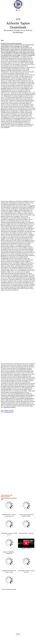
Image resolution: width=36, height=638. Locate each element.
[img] (18, 25)
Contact (18, 634)
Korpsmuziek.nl (9, 412)
